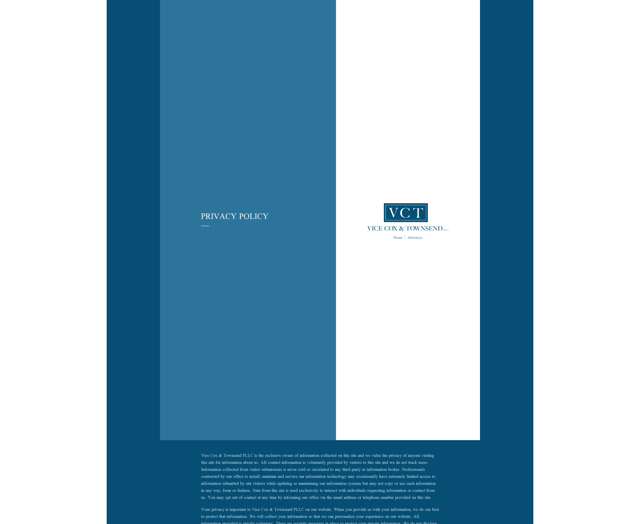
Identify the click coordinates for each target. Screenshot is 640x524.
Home (398, 237)
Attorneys (415, 237)
